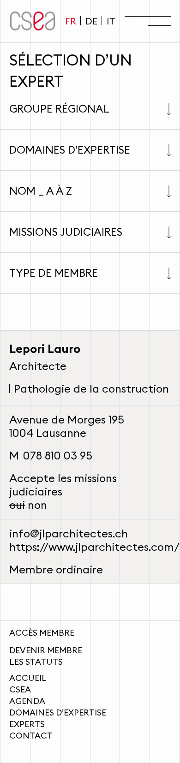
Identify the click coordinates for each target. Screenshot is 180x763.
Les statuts (36, 661)
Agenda (27, 701)
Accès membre (41, 632)
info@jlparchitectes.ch (68, 533)
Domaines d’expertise (57, 712)
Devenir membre (45, 650)
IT (111, 21)
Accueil (28, 678)
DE (91, 21)
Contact (31, 735)
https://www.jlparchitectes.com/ (94, 547)
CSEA (20, 689)
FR (70, 21)
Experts (27, 724)
